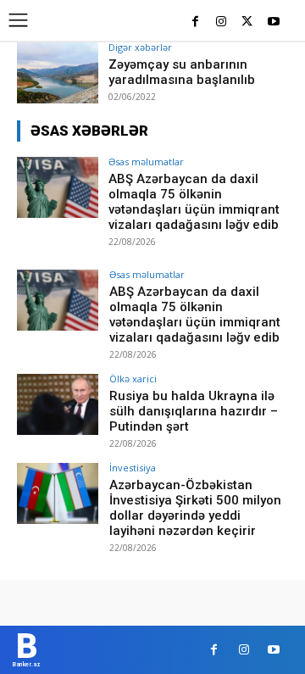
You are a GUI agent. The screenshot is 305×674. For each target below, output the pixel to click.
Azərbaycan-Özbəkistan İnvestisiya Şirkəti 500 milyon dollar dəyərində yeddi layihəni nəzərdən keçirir (195, 507)
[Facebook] (195, 22)
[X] (247, 22)
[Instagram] (221, 22)
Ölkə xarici (133, 378)
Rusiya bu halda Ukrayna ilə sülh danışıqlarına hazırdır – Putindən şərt (193, 411)
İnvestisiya (132, 467)
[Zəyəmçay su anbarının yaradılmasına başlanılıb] (57, 72)
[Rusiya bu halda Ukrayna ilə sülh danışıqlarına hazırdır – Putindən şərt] (57, 404)
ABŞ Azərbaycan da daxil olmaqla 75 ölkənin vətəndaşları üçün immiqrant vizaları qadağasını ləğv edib (194, 201)
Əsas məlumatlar (146, 161)
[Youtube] (273, 22)
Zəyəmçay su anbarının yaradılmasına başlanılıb (181, 72)
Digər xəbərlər (140, 47)
